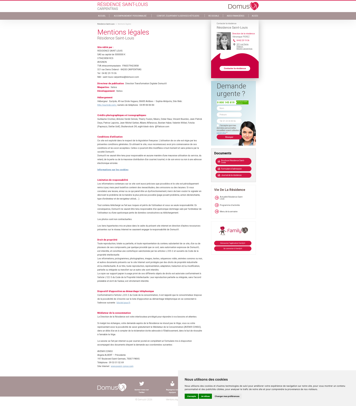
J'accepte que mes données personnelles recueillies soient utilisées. (229, 129)
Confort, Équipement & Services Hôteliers (178, 16)
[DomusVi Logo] (243, 5)
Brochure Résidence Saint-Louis (233, 161)
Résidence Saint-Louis (106, 24)
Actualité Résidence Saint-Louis (231, 198)
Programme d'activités (230, 205)
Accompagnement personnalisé (130, 16)
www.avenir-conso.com (122, 366)
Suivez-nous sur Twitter (141, 391)
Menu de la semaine (229, 211)
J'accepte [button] (191, 396)
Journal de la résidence (231, 175)
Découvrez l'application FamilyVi (232, 243)
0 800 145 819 (225, 102)
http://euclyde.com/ (106, 105)
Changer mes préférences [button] (227, 396)
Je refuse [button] (205, 396)
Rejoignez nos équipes (172, 391)
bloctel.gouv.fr (123, 302)
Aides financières (235, 16)
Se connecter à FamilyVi (232, 249)
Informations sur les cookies (112, 169)
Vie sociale (213, 16)
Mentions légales (173, 399)
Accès (255, 16)
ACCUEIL (102, 16)
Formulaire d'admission (231, 169)
